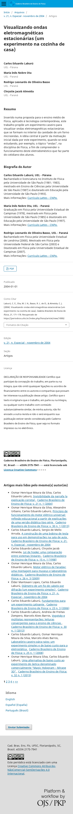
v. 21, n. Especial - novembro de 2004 (24, 16)
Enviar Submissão (18, 727)
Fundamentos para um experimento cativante (38, 602)
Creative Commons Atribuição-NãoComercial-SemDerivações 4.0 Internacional (31, 769)
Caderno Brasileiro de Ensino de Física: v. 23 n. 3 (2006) (40, 606)
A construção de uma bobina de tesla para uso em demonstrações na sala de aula (39, 535)
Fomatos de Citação (17, 325)
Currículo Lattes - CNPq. (42, 198)
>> (16, 681)
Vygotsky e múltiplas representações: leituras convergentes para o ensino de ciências (38, 619)
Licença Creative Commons (20, 469)
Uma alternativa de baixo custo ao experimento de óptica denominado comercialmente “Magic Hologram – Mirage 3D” (38, 666)
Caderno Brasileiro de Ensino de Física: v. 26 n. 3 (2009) (38, 576)
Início (7, 12)
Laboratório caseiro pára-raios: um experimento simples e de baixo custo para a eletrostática (39, 645)
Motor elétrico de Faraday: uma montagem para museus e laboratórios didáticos (39, 570)
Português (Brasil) (17, 710)
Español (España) (16, 705)
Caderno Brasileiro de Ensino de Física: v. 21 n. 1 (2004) (38, 501)
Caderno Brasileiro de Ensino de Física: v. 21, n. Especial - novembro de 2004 (39, 542)
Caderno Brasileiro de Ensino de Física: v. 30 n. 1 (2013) (40, 524)
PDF (11, 268)
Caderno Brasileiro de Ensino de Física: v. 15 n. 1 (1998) (38, 557)
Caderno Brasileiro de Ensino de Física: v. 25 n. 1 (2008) (38, 651)
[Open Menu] (3, 3)
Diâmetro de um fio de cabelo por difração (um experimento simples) (37, 587)
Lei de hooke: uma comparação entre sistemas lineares (36, 554)
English (10, 699)
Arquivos (19, 12)
